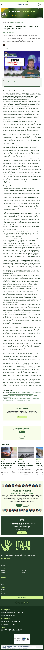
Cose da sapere (4, 570)
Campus (2, 584)
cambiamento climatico (8, 32)
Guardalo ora (21, 85)
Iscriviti (22, 532)
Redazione (9, 475)
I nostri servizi (4, 563)
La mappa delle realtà (5, 580)
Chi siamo (3, 561)
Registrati (22, 431)
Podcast (12, 22)
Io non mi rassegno (19, 22)
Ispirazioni (3, 572)
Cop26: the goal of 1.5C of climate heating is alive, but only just (25, 392)
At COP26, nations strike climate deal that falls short (20, 394)
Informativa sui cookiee (24, 648)
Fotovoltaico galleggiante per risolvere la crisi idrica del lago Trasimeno (25, 464)
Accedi (40, 4)
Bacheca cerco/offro (5, 582)
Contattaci (3, 565)
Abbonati (18, 505)
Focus (23, 572)
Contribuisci (3, 589)
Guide (2, 574)
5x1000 (2, 591)
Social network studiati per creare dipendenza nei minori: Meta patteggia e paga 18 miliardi (8, 465)
